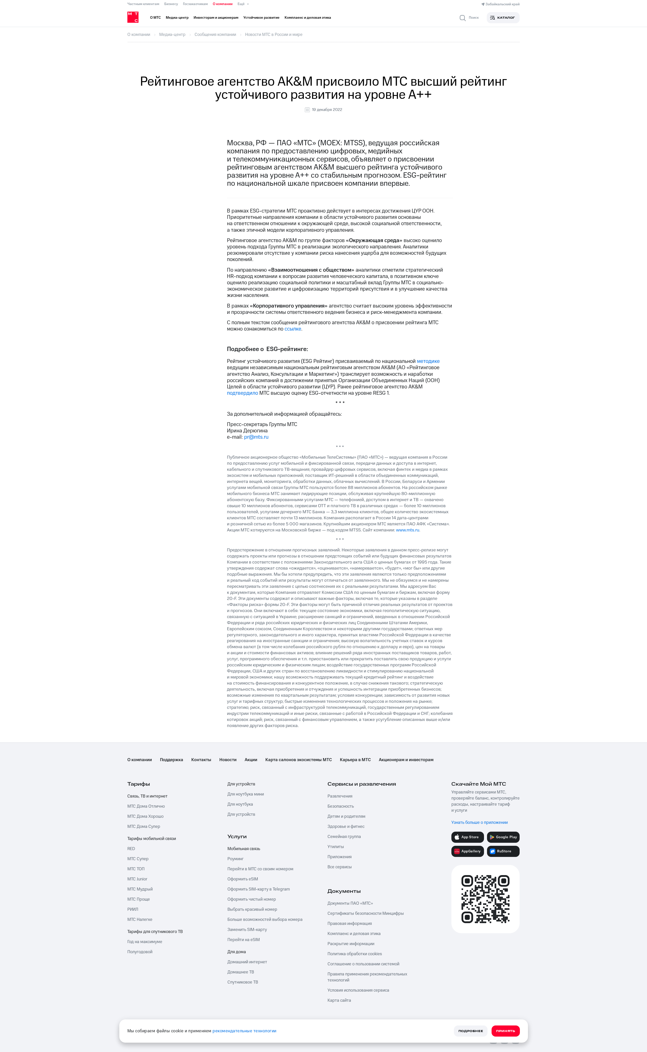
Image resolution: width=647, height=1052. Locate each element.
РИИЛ (132, 909)
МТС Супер (138, 859)
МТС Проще (138, 899)
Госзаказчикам (195, 4)
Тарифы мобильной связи (151, 839)
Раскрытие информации (351, 944)
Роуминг (235, 859)
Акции (251, 760)
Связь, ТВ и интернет (147, 796)
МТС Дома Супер (143, 827)
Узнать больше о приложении (479, 823)
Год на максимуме (144, 942)
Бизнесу (171, 4)
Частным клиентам (143, 4)
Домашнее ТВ (240, 972)
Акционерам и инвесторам (406, 760)
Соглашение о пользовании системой (363, 964)
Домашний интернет (247, 962)
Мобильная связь (243, 849)
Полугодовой (139, 952)
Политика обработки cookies (355, 954)
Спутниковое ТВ (242, 982)
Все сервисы (340, 867)
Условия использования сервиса (358, 990)
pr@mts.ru (256, 437)
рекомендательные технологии (244, 1031)
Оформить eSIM (242, 879)
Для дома (236, 952)
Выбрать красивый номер (252, 909)
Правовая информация (350, 924)
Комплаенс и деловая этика (354, 934)
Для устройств (241, 784)
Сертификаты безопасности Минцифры (366, 913)
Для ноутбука (240, 804)
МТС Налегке (139, 920)
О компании (223, 4)
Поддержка (171, 760)
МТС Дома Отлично (146, 806)
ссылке (293, 329)
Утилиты (336, 847)
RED (131, 849)
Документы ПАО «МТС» (350, 903)
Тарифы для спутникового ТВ (155, 932)
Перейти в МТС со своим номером (260, 869)
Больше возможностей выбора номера (265, 920)
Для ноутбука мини (245, 794)
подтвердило (242, 393)
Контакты (201, 760)
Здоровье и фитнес (346, 827)
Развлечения (340, 796)
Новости (228, 760)
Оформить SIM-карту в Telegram (258, 889)
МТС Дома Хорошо (145, 816)
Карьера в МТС (355, 760)
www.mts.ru (407, 530)
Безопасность (341, 806)
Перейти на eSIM (243, 940)
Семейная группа (344, 837)
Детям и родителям (346, 816)
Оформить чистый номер (251, 899)
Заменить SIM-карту (247, 930)
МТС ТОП (136, 869)
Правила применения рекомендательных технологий (367, 977)
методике (428, 361)
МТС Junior (137, 879)
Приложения (340, 857)
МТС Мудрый (140, 889)
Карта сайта (339, 1000)
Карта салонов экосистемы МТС (298, 760)
